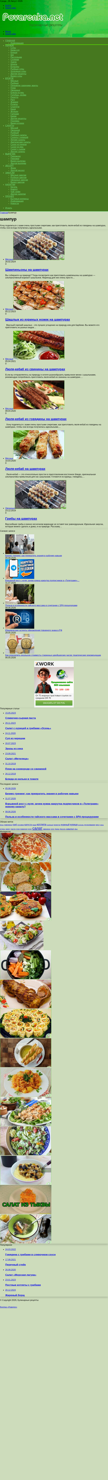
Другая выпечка (18, 163)
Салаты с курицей (19, 137)
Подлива (15, 121)
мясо (98, 825)
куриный (65, 824)
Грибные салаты (19, 135)
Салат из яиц (17, 147)
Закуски (10, 173)
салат (37, 828)
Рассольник (16, 57)
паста (13, 829)
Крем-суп (15, 50)
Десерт (9, 166)
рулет (30, 829)
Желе (13, 168)
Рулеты (14, 104)
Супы (13, 48)
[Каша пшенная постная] (25, 1184)
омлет (8, 829)
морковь (81, 825)
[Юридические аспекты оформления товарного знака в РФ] (19, 628)
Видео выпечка (18, 161)
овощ (102, 825)
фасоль (63, 829)
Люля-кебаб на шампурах (25, 468)
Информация (17, 43)
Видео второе (17, 123)
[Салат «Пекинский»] (25, 1154)
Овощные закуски (19, 180)
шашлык (70, 829)
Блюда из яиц (17, 92)
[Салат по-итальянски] (21, 949)
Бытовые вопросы (20, 199)
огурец (2, 829)
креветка (57, 825)
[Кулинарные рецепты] (32, 27)
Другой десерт (18, 170)
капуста (28, 824)
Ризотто (14, 97)
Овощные (15, 90)
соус (52, 829)
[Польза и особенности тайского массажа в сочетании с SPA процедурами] (19, 603)
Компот (14, 189)
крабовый (50, 825)
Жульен (14, 111)
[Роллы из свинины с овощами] (25, 1008)
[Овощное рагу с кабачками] (25, 1096)
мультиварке (89, 825)
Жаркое (14, 102)
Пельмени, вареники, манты (24, 85)
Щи (12, 55)
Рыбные (15, 83)
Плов (13, 88)
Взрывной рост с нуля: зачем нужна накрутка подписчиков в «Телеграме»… (42, 580)
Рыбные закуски (18, 177)
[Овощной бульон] (25, 978)
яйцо (76, 829)
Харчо (14, 62)
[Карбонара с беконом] (25, 1066)
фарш (57, 829)
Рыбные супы (17, 69)
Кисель (14, 187)
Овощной (15, 130)
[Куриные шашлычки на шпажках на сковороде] (25, 1125)
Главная (4, 213)
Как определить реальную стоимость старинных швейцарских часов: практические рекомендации (53, 655)
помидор (23, 829)
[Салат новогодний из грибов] (25, 861)
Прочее (9, 196)
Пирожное (16, 156)
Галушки (15, 114)
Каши (13, 109)
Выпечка (10, 154)
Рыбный (15, 133)
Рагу (13, 100)
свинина (46, 829)
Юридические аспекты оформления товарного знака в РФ (33, 630)
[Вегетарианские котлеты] (25, 920)
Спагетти (15, 107)
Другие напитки (18, 194)
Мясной (14, 128)
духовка (20, 825)
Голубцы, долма (18, 95)
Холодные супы (18, 71)
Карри (13, 116)
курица (74, 824)
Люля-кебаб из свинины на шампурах (35, 369)
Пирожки (15, 159)
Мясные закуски (18, 175)
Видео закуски (17, 182)
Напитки (10, 184)
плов (18, 829)
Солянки (15, 59)
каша (34, 825)
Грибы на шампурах (21, 518)
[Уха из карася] (25, 1242)
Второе (9, 78)
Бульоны (15, 67)
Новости (15, 203)
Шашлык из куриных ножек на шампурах (37, 319)
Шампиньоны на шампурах (26, 269)
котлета (41, 824)
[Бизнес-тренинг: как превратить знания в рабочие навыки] (19, 553)
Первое (9, 45)
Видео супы (16, 76)
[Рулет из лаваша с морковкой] (25, 1037)
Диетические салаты (21, 142)
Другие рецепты (18, 74)
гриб (15, 824)
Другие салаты (18, 151)
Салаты (9, 126)
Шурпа (14, 64)
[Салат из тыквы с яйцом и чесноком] (25, 1213)
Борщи (14, 52)
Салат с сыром (18, 149)
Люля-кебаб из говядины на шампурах (36, 419)
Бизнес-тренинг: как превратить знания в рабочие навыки (33, 555)
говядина (8, 825)
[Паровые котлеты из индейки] (25, 890)
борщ (2, 825)
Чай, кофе (15, 192)
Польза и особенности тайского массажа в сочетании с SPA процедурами (41, 605)
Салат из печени (19, 144)
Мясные (14, 81)
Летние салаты (18, 140)
